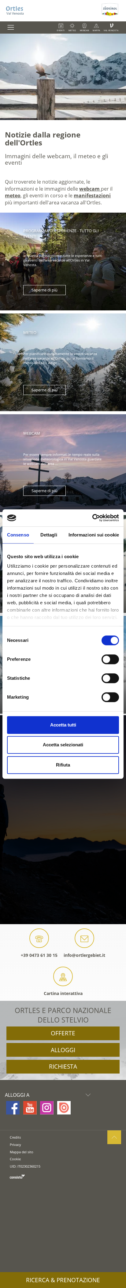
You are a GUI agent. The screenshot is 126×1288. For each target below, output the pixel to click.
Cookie (15, 1159)
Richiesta (63, 1066)
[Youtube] (30, 1107)
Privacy (15, 1144)
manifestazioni (92, 195)
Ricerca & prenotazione (63, 1280)
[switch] (110, 659)
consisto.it (17, 1176)
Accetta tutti (63, 724)
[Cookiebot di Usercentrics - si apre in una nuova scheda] (92, 518)
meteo (12, 195)
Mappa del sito (21, 1152)
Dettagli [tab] (48, 534)
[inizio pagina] (114, 1137)
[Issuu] (64, 1107)
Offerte (63, 1033)
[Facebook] (13, 1107)
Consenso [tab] (18, 534)
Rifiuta (63, 764)
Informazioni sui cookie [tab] (94, 534)
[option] (63, 77)
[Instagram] (47, 1107)
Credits (15, 1137)
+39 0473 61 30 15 (39, 955)
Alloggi (63, 1050)
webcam (90, 188)
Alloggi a (17, 1095)
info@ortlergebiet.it (84, 955)
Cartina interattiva (63, 993)
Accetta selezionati (63, 744)
